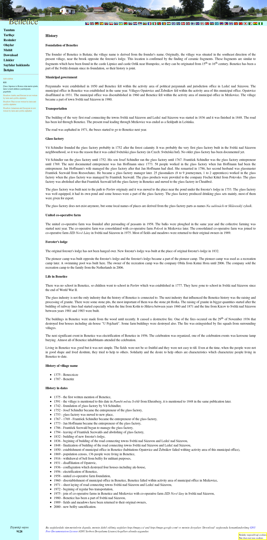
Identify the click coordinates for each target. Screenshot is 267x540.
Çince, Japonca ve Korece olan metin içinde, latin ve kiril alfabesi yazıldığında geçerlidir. (20, 89)
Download (11, 54)
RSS (4, 82)
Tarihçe (9, 34)
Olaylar (9, 44)
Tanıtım (9, 29)
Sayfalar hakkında (17, 64)
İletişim (9, 69)
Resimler (10, 39)
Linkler (9, 59)
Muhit (8, 49)
